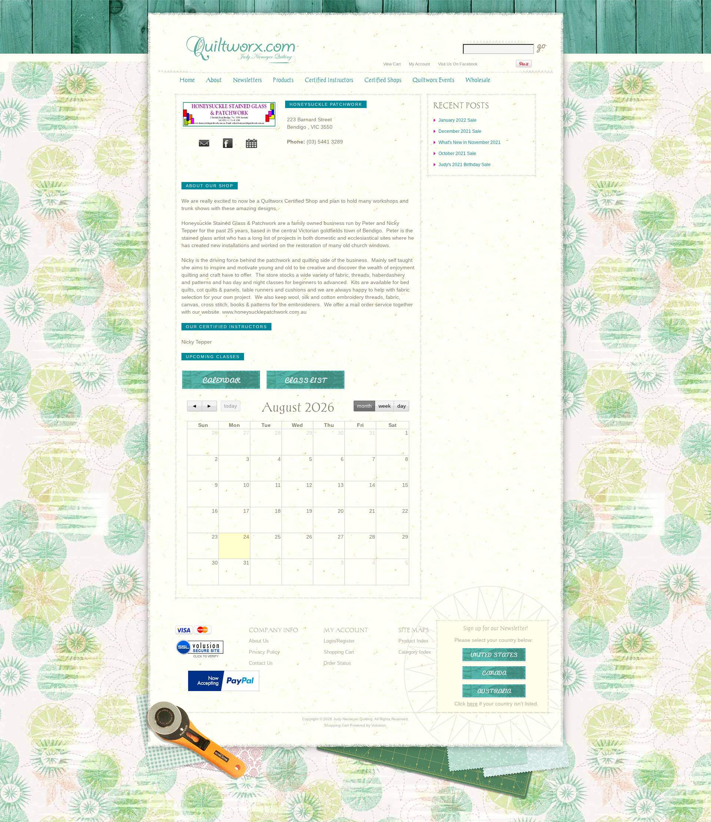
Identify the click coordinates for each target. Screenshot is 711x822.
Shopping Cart (339, 652)
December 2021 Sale (459, 131)
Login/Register (339, 641)
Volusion (378, 725)
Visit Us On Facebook (458, 64)
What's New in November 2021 (469, 142)
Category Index (414, 652)
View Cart (392, 64)
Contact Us (261, 663)
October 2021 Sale (457, 153)
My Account (419, 64)
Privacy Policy (264, 652)
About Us (259, 641)
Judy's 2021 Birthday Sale (464, 164)
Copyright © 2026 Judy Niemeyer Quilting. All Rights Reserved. (355, 719)
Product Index (413, 641)
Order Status (337, 663)
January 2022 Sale (457, 120)
